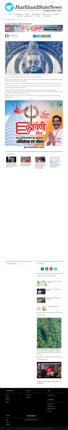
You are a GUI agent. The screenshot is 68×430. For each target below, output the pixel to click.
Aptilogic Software (47, 428)
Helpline (7, 402)
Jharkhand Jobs (50, 404)
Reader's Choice (46, 14)
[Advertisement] (19, 276)
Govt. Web (49, 411)
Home (10, 14)
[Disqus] (34, 193)
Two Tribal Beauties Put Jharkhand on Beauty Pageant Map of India (26, 164)
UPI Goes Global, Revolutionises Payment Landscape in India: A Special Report (55, 164)
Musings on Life (29, 16)
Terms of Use (29, 395)
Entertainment (36, 14)
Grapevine (19, 16)
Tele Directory (47, 16)
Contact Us (8, 424)
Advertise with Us (50, 395)
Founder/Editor (18, 14)
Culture (7, 397)
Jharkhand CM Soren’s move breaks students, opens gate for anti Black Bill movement (11, 164)
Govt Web (38, 16)
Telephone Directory (51, 408)
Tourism (7, 395)
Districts (7, 399)
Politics (27, 14)
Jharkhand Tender (50, 406)
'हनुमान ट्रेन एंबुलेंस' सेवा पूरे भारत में (53, 306)
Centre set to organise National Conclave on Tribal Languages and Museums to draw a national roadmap (40, 165)
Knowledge (56, 14)
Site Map (28, 397)
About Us (8, 422)
